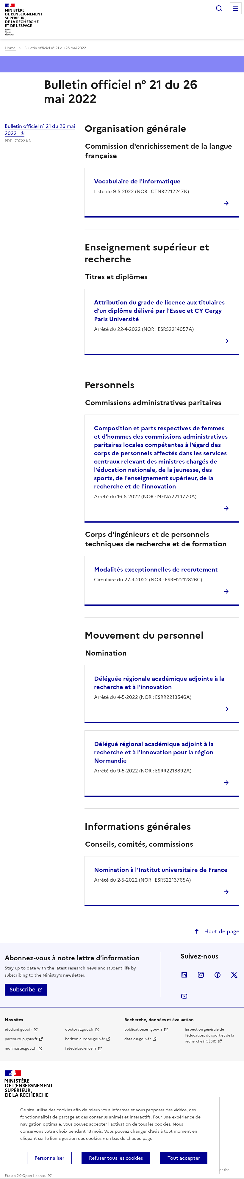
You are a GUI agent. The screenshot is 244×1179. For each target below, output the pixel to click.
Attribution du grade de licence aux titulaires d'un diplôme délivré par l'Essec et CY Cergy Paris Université (159, 310)
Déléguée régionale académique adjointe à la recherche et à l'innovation (159, 682)
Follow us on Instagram (201, 975)
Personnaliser (49, 1157)
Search (219, 8)
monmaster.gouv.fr (21, 1048)
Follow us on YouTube (184, 996)
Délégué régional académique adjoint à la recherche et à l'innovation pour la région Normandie (154, 752)
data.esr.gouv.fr (137, 1039)
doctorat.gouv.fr (79, 1029)
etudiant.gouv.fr (18, 1029)
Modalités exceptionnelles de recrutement (156, 569)
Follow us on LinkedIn (184, 975)
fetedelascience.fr (80, 1048)
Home (10, 48)
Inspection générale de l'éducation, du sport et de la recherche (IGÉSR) (209, 1035)
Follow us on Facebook (217, 975)
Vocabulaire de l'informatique (137, 181)
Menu (236, 8)
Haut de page (221, 931)
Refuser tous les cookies (116, 1157)
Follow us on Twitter (234, 975)
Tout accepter (184, 1157)
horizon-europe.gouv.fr (85, 1039)
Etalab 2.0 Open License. (25, 1175)
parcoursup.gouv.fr (21, 1039)
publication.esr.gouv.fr (143, 1029)
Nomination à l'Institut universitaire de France (161, 869)
